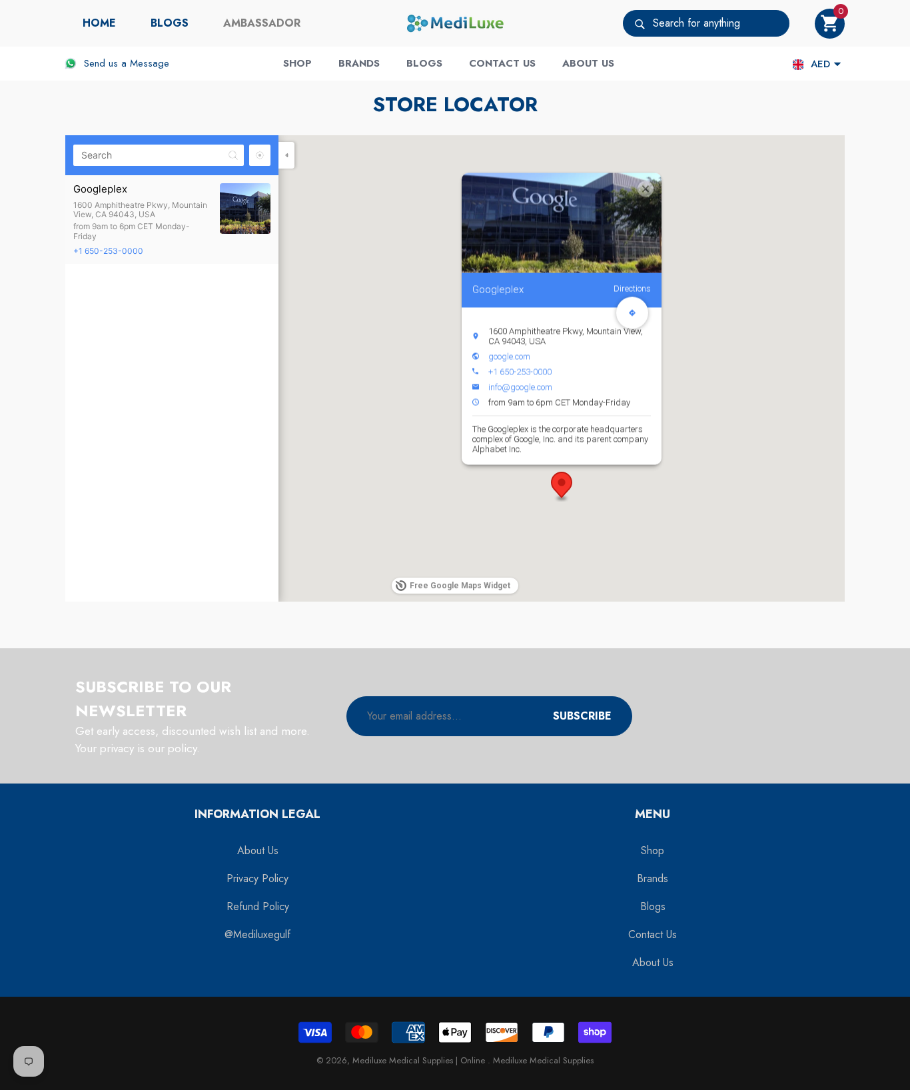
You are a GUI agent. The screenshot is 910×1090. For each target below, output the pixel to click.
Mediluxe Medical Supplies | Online (420, 1060)
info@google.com (520, 387)
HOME (99, 23)
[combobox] (721, 23)
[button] (830, 24)
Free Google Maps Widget (460, 585)
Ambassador (261, 23)
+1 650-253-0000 (108, 251)
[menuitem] (99, 23)
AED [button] (820, 64)
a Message (145, 63)
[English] (798, 64)
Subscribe (582, 716)
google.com (509, 356)
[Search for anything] (706, 23)
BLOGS (170, 23)
